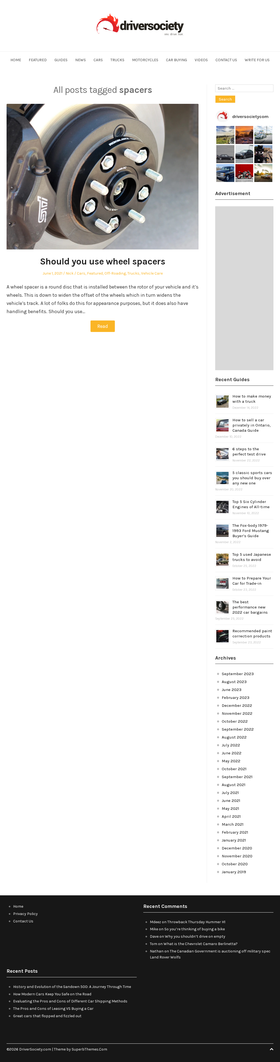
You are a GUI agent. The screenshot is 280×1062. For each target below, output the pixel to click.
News (80, 60)
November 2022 (237, 713)
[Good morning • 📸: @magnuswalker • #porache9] (244, 135)
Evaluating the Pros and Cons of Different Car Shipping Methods (70, 1001)
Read (102, 326)
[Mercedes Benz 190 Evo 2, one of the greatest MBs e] (225, 154)
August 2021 (234, 784)
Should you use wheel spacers (102, 261)
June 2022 (231, 753)
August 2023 (234, 681)
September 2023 (238, 673)
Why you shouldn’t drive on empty (195, 936)
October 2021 (234, 768)
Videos (201, 60)
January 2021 (234, 840)
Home (15, 60)
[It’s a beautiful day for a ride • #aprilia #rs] (244, 173)
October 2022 (235, 721)
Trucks (117, 60)
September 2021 (237, 776)
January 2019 (234, 871)
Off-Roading (115, 273)
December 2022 (237, 705)
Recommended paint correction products (252, 633)
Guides (61, 60)
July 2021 (230, 792)
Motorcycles (145, 60)
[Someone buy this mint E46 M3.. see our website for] (244, 154)
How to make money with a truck (251, 399)
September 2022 (238, 729)
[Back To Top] (271, 1049)
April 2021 (231, 816)
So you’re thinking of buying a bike (194, 929)
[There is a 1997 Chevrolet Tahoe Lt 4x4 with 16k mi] (225, 173)
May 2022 (231, 760)
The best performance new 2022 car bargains (250, 607)
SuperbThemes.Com (89, 1049)
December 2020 (237, 848)
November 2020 (237, 856)
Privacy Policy (25, 913)
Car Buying (176, 60)
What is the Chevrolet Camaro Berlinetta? (201, 944)
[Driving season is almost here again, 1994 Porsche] (263, 173)
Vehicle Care (152, 273)
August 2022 (234, 737)
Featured (38, 60)
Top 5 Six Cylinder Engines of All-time (251, 504)
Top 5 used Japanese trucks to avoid (251, 557)
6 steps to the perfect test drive (249, 451)
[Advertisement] (244, 288)
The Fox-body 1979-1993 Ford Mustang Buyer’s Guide (250, 530)
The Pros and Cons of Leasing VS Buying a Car (53, 1008)
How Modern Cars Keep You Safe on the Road (52, 994)
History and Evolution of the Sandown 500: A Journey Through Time (72, 986)
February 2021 (235, 832)
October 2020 (235, 863)
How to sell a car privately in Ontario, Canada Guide (251, 425)
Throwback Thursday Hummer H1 (196, 922)
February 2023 (235, 697)
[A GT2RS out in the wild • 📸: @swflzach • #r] (263, 135)
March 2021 (233, 824)
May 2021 (230, 808)
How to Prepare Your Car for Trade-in (251, 581)
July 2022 (231, 745)
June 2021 (231, 800)
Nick (70, 273)
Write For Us (257, 60)
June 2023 (231, 689)
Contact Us (226, 60)
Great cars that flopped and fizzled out (47, 1016)
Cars (98, 60)
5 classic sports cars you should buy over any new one (252, 478)
